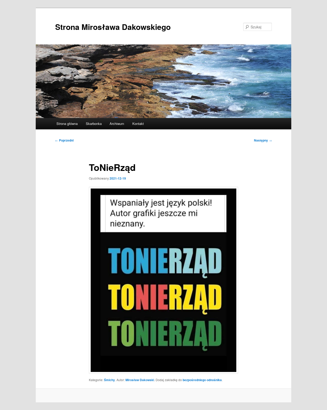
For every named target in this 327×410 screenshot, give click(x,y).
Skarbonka (94, 123)
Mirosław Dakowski (139, 380)
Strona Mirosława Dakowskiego (113, 26)
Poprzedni (64, 140)
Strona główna (67, 123)
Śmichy (109, 380)
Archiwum (117, 123)
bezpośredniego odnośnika (202, 380)
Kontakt (138, 123)
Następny (263, 140)
